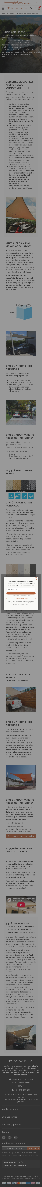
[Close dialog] (36, 578)
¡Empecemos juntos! (21, 593)
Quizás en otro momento (21, 598)
